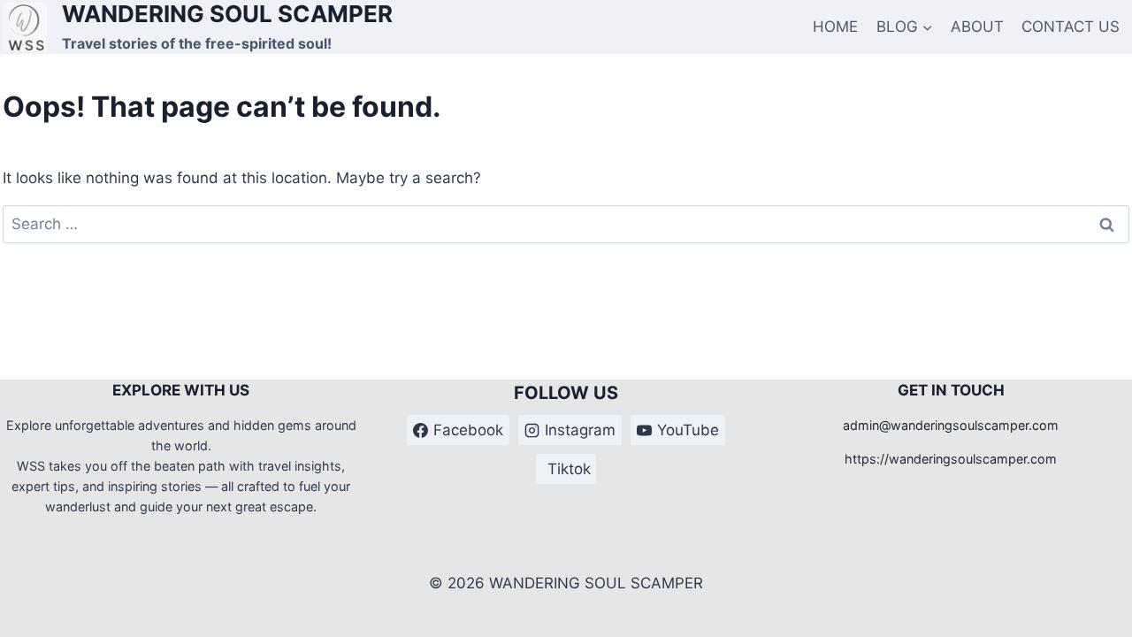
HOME (835, 26)
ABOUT (977, 26)
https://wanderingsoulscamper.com (951, 458)
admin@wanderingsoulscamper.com (951, 425)
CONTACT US (1070, 26)
